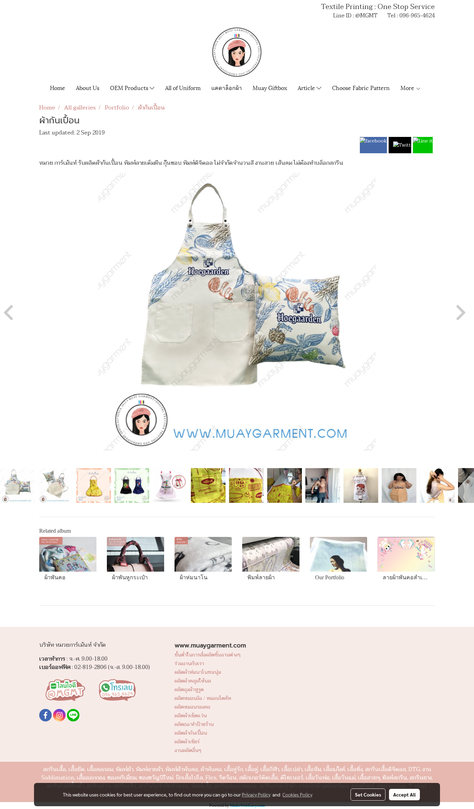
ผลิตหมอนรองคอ (192, 707)
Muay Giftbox (270, 87)
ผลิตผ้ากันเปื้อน (191, 733)
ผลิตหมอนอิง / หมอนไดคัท (203, 698)
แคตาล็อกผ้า (226, 87)
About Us (87, 87)
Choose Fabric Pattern (361, 87)
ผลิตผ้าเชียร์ (187, 742)
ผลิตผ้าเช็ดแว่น (191, 716)
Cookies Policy (297, 794)
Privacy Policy (256, 794)
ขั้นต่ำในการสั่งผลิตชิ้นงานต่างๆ (207, 655)
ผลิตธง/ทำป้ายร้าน (194, 724)
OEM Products (130, 87)
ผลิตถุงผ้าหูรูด (189, 690)
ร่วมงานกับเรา (189, 664)
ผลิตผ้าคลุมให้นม (193, 681)
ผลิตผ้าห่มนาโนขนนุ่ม (198, 672)
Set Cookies (368, 794)
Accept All (404, 794)
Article (307, 87)
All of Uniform (183, 87)
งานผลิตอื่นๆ (188, 750)
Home (57, 87)
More (408, 87)
